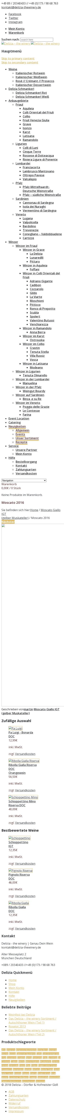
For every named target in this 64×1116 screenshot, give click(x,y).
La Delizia (36, 254)
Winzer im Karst (33, 336)
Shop (12, 984)
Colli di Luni (30, 148)
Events (20, 434)
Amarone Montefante (26, 1049)
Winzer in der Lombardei (32, 379)
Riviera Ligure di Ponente (40, 159)
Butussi (12, 1053)
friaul (45, 1057)
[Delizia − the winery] (30, 43)
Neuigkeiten (17, 426)
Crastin (35, 348)
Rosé (53, 1073)
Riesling (17, 1073)
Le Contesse (31, 411)
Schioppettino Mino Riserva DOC (22, 803)
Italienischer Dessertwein (33, 85)
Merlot (21, 1061)
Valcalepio (30, 179)
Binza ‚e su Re (32, 399)
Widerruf (14, 1103)
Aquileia (28, 108)
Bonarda (53, 1049)
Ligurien (21, 144)
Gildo (33, 293)
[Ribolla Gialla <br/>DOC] (19, 903)
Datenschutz (17, 1099)
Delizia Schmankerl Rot (31, 93)
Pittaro (35, 261)
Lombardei (23, 163)
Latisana (28, 136)
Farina (27, 415)
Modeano (36, 367)
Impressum (16, 1111)
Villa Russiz (37, 356)
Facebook (15, 14)
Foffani (34, 269)
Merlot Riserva (32, 1061)
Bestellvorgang (26, 462)
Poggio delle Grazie (36, 407)
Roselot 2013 (17, 1026)
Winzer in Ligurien (28, 371)
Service (14, 446)
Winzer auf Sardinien (30, 395)
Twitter (13, 18)
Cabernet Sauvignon (26, 1053)
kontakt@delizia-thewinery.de (21, 7)
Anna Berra (37, 332)
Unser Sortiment (27, 438)
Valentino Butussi (42, 320)
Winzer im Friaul (26, 246)
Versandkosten (26, 473)
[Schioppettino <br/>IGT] (19, 838)
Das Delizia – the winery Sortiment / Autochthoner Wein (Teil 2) (32, 1032)
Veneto (21, 214)
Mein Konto (17, 29)
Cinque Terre (32, 152)
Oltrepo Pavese (33, 175)
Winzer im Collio (33, 344)
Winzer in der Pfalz (28, 387)
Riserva (33, 1073)
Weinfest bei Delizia (22, 1015)
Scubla (34, 312)
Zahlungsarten (26, 469)
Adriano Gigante (41, 281)
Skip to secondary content (19, 62)
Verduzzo (40, 1081)
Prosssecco (6, 1069)
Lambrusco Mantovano (38, 171)
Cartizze (28, 238)
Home (34, 510)
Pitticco (35, 305)
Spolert (35, 316)
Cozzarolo (36, 289)
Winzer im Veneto (28, 403)
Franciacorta (31, 167)
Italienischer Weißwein (31, 77)
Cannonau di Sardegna (38, 203)
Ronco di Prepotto (42, 309)
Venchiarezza (39, 324)
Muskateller (45, 1061)
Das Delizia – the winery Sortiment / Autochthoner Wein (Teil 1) (32, 1020)
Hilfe (12, 458)
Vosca (34, 360)
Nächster (8, 522)
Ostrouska (37, 340)
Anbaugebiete (18, 101)
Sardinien (22, 199)
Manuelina (30, 383)
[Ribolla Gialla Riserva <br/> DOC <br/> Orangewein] (24, 761)
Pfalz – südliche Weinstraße (42, 195)
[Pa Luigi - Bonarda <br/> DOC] (15, 728)
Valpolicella (30, 222)
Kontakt (21, 466)
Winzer (13, 242)
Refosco (36, 1069)
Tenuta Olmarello (35, 375)
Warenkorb (16, 33)
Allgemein (22, 430)
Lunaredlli (36, 258)
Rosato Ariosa (44, 1073)
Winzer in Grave (34, 250)
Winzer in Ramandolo (37, 328)
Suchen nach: (10, 39)
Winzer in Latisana (35, 364)
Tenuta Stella (39, 352)
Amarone (10, 1049)
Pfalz (19, 183)
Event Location (19, 418)
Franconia (37, 1057)
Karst (26, 132)
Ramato (28, 1069)
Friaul (19, 104)
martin (28, 709)
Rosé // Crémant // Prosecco (35, 81)
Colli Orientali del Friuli (38, 112)
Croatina (21, 1057)
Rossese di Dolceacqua (38, 156)
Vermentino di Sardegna (39, 210)
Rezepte (21, 442)
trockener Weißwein (19, 1077)
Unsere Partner (26, 450)
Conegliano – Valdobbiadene (42, 234)
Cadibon (35, 285)
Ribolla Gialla (47, 1069)
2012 (3, 1049)
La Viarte (36, 297)
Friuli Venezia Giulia (36, 120)
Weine (13, 69)
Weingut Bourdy (34, 391)
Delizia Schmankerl (21, 89)
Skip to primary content (17, 58)
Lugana (28, 218)
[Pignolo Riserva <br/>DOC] (21, 870)
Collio (26, 116)
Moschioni (37, 301)
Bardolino (29, 226)
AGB (11, 1092)
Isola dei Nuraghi (34, 207)
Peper (22, 1065)
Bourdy (4, 1053)
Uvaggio (33, 1077)
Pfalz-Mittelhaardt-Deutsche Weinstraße (38, 189)
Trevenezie (31, 230)
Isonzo (27, 128)
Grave (27, 124)
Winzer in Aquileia (35, 265)
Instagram (15, 22)
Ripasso (25, 1073)
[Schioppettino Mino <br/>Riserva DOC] (23, 797)
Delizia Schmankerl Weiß (32, 97)
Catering (15, 422)
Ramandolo (30, 140)
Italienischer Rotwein (30, 73)
